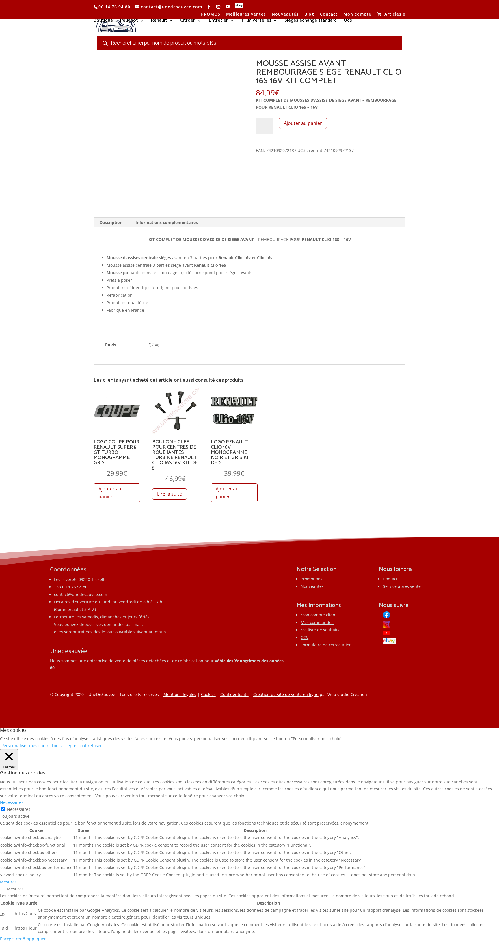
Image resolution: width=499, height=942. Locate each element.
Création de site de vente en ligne (286, 694)
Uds (348, 21)
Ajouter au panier (303, 123)
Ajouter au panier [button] (109, 493)
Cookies (208, 694)
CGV (304, 637)
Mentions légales (179, 694)
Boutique (103, 21)
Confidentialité (234, 694)
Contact (329, 14)
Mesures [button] (8, 882)
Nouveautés (285, 14)
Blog (309, 14)
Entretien (219, 21)
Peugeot (129, 21)
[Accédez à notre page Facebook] (209, 7)
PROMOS (210, 14)
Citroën (188, 21)
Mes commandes (317, 622)
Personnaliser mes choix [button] (25, 745)
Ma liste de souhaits (320, 630)
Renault (159, 21)
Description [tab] (111, 222)
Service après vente (402, 586)
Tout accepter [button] (64, 745)
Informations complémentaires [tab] (166, 222)
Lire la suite (169, 494)
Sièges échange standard (310, 21)
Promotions (312, 579)
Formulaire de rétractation (326, 645)
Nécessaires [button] (11, 802)
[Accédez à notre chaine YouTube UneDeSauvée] (228, 7)
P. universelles (256, 21)
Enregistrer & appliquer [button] (23, 938)
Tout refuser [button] (90, 745)
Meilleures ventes (246, 14)
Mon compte (357, 14)
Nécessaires (18, 809)
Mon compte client (319, 615)
